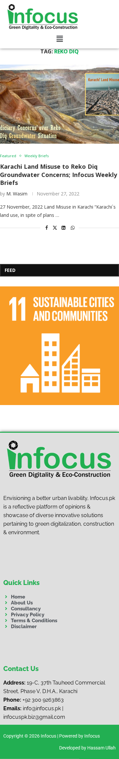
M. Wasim (16, 193)
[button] (60, 39)
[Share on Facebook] (47, 227)
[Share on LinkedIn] (63, 227)
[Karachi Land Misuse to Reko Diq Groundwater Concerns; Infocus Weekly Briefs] (59, 104)
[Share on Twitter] (55, 227)
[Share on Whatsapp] (73, 227)
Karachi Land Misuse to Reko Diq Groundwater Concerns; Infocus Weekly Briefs (58, 174)
